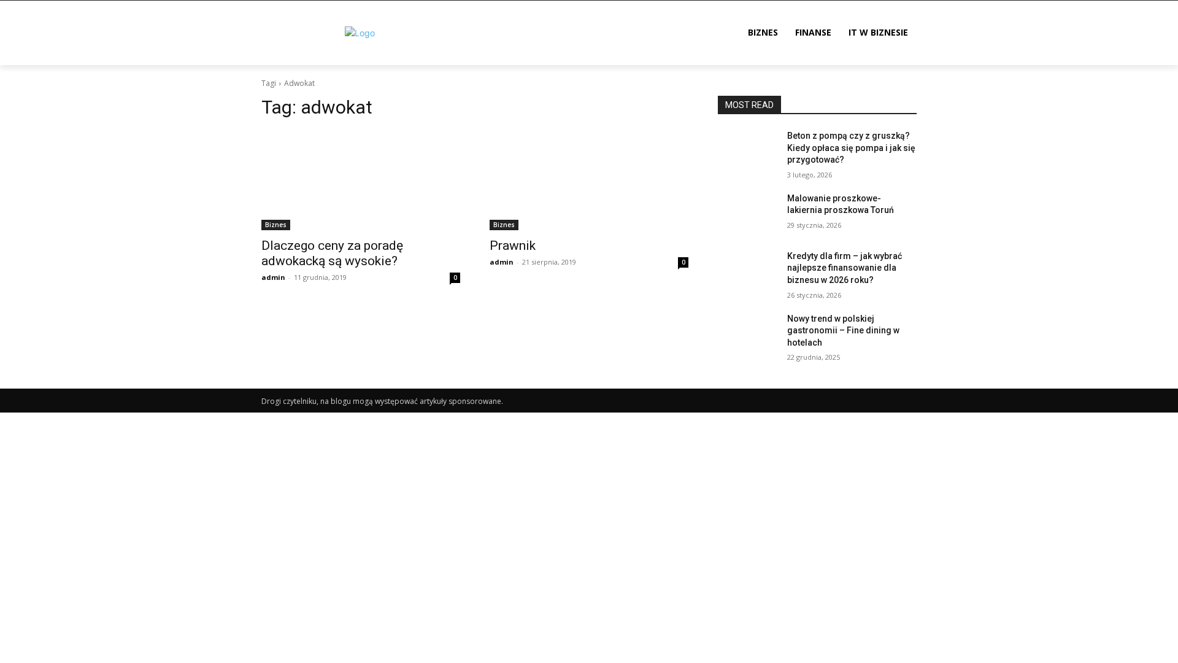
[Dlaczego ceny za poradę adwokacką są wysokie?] (360, 180)
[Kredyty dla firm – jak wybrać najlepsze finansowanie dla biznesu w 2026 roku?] (747, 271)
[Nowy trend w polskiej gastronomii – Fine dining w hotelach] (747, 334)
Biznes (276, 224)
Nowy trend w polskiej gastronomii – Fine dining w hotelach (843, 330)
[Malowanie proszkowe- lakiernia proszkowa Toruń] (747, 214)
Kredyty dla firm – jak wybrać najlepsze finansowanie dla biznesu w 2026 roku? (844, 268)
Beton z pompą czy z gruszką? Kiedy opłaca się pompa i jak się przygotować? (851, 148)
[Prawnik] (589, 180)
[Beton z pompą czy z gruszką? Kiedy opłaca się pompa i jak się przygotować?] (747, 151)
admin (273, 277)
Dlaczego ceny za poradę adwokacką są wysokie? (332, 253)
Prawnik (513, 245)
